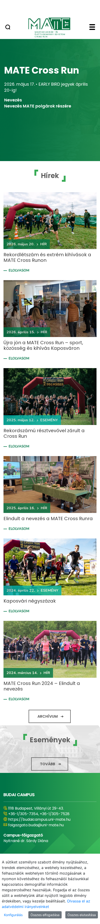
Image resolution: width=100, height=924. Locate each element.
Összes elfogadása (45, 915)
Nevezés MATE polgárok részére (37, 106)
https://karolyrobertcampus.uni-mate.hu (46, 819)
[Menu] (92, 27)
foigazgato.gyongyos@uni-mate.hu (40, 825)
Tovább (47, 764)
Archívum (47, 716)
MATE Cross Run (41, 70)
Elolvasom (19, 270)
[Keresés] (7, 27)
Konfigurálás (13, 915)
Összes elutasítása (81, 915)
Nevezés (13, 100)
